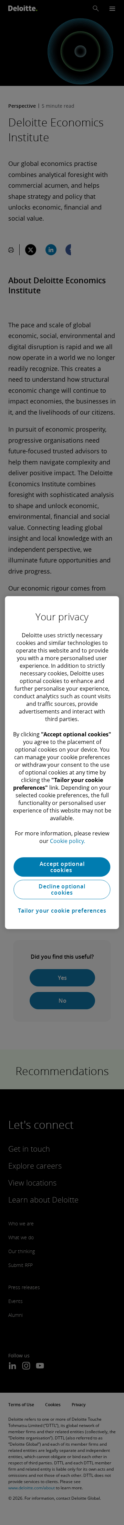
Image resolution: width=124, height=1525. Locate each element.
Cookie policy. (67, 841)
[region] (62, 762)
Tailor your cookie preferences (62, 910)
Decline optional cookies (62, 889)
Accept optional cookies (62, 867)
